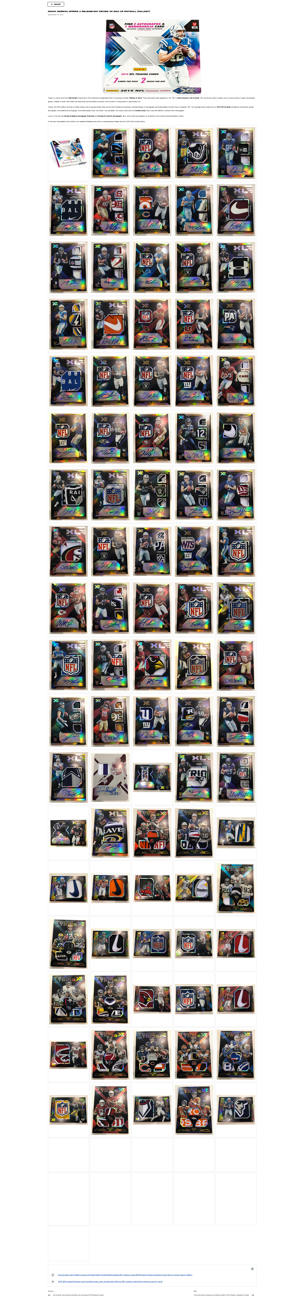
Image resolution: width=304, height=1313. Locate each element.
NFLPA (138, 1275)
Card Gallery (75, 1275)
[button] (152, 1269)
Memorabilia (113, 1275)
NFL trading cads (129, 1281)
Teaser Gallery (186, 1275)
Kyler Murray (115, 1281)
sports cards (157, 1281)
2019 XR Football (65, 1281)
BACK (57, 4)
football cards (91, 1281)
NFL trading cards (127, 1275)
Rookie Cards (161, 1275)
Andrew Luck (79, 1281)
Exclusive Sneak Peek (90, 1275)
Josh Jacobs (104, 1281)
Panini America (148, 1275)
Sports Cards (173, 1275)
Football (103, 1275)
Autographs (63, 1275)
